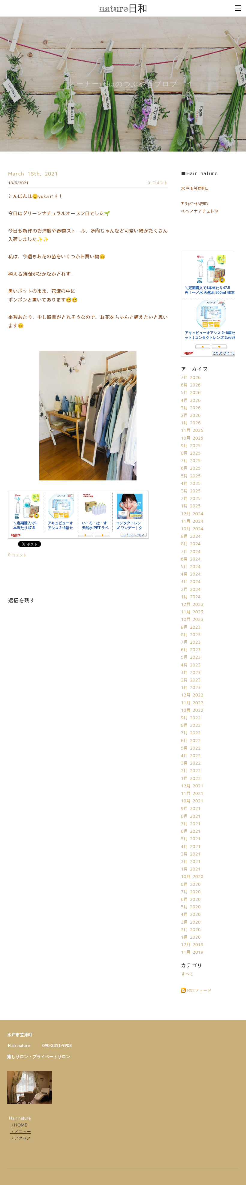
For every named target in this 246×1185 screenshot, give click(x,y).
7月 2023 (191, 642)
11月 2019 (192, 952)
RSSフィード (199, 990)
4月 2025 (191, 483)
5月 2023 (191, 657)
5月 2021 (191, 839)
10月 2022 (192, 710)
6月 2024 (191, 559)
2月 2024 (191, 589)
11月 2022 (192, 703)
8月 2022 (191, 725)
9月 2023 (191, 627)
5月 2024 (191, 566)
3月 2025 (191, 491)
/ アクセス (21, 1138)
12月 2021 (192, 786)
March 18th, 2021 (33, 174)
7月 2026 (191, 377)
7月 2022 (191, 733)
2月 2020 (191, 930)
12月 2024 (192, 514)
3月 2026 (191, 408)
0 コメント (158, 183)
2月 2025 (191, 498)
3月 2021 (191, 854)
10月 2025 (192, 438)
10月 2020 (192, 876)
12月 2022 (192, 695)
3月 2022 (191, 763)
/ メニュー (20, 1131)
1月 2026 (191, 423)
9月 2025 (191, 446)
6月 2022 (191, 740)
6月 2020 (191, 899)
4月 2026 (191, 400)
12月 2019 (192, 945)
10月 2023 (192, 619)
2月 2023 (191, 680)
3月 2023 (191, 672)
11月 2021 (192, 793)
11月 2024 (192, 521)
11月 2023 (192, 612)
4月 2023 (191, 665)
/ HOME (19, 1124)
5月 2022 (191, 748)
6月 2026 (191, 385)
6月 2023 (191, 650)
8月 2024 (191, 544)
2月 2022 (191, 770)
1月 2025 (191, 506)
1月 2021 (191, 869)
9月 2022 (191, 718)
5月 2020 (191, 907)
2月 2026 (191, 415)
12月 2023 (192, 604)
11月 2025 (192, 430)
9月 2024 (191, 536)
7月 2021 (191, 824)
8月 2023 (191, 635)
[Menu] (238, 7)
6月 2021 (191, 831)
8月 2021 (191, 816)
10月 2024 (192, 529)
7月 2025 (191, 461)
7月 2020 (191, 892)
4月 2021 (191, 846)
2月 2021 (191, 861)
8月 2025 (191, 453)
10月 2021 (192, 801)
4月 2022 (191, 755)
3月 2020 (191, 922)
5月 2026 (191, 392)
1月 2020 (191, 937)
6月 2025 (191, 468)
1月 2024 (191, 597)
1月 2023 (191, 687)
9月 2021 (191, 808)
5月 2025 (191, 476)
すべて (187, 974)
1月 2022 (191, 778)
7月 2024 (191, 551)
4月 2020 (191, 914)
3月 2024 (191, 581)
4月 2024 (191, 574)
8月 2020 (191, 884)
